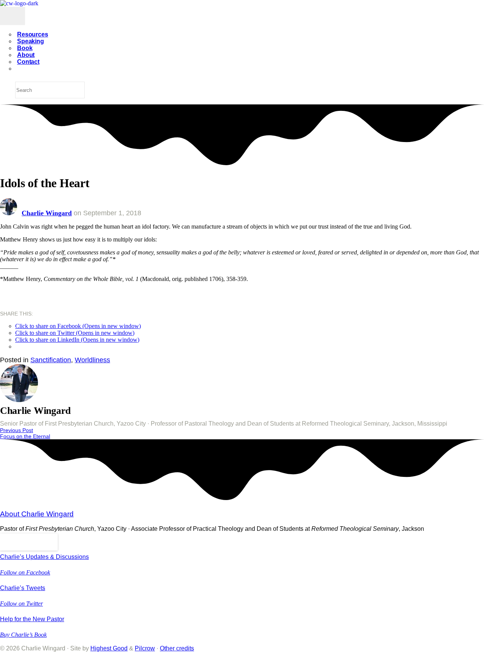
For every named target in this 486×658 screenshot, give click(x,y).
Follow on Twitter (21, 603)
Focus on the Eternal (25, 436)
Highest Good (109, 648)
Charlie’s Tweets (22, 588)
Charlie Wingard (47, 213)
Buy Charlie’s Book (23, 634)
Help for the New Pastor (32, 619)
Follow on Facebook (25, 572)
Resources (32, 34)
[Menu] (12, 16)
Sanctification (50, 360)
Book (24, 48)
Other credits (177, 648)
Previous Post (16, 430)
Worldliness (92, 360)
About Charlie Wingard (37, 514)
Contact (28, 61)
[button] (29, 542)
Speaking (30, 41)
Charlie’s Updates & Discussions (44, 557)
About (26, 55)
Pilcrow (145, 648)
